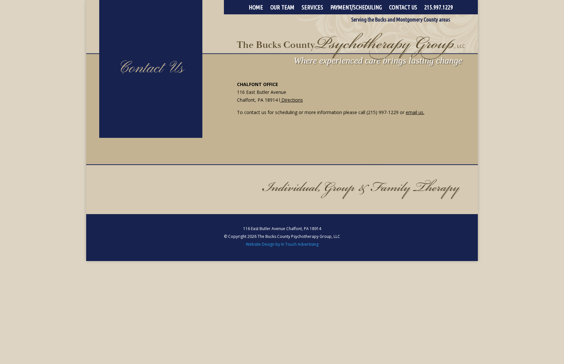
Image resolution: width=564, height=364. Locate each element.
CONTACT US (403, 7)
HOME (256, 7)
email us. (415, 112)
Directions (292, 100)
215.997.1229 (438, 7)
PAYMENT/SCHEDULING (356, 7)
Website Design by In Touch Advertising (282, 244)
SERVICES (312, 7)
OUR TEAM (282, 7)
